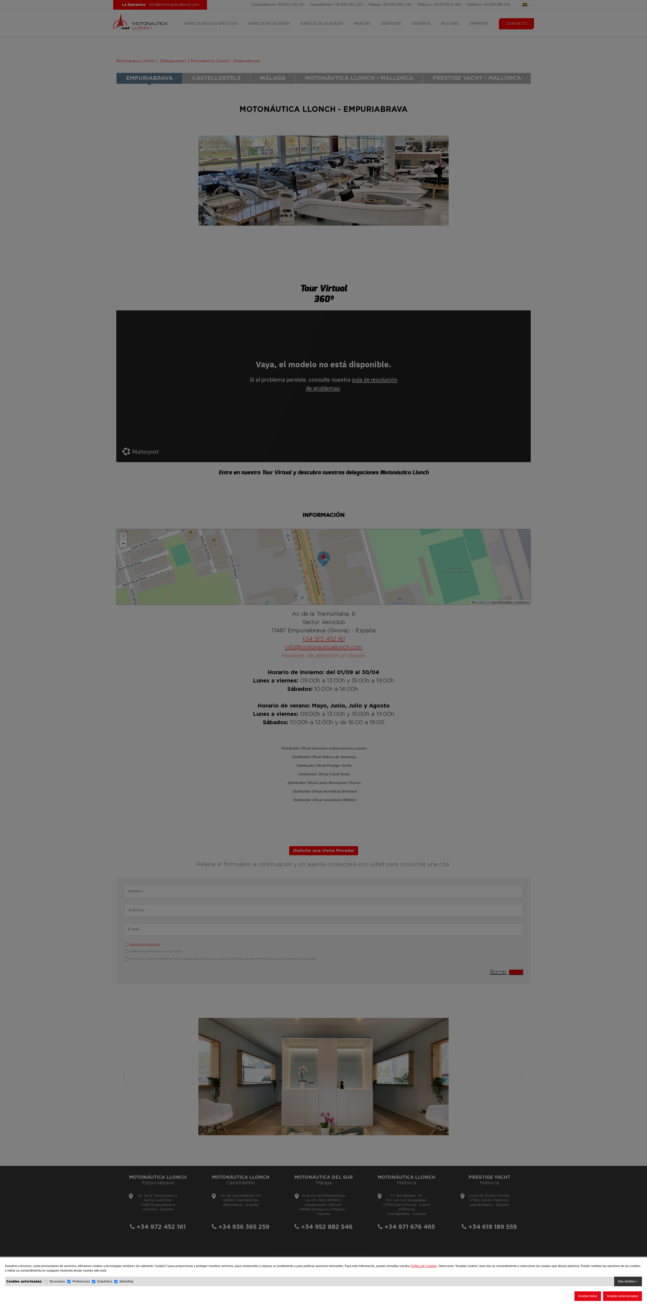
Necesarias (57, 1281)
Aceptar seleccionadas (622, 1296)
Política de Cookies (423, 1266)
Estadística (104, 1281)
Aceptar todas (587, 1296)
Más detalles (627, 1281)
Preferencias (81, 1281)
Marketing (126, 1281)
